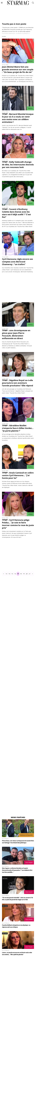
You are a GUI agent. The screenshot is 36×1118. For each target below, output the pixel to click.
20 (27, 574)
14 (9, 574)
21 (29, 574)
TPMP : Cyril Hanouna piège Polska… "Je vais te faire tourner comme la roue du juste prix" (18, 524)
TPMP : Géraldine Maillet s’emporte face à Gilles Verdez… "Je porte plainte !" (17, 428)
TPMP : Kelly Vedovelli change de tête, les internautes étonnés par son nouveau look (18, 165)
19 (24, 574)
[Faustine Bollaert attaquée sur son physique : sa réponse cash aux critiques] (18, 912)
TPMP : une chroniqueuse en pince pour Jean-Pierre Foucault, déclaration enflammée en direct (16, 334)
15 (12, 574)
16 (15, 574)
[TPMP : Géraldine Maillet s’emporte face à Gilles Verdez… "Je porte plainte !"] (18, 409)
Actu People (29, 862)
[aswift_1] (18, 18)
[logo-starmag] (18, 3)
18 (21, 574)
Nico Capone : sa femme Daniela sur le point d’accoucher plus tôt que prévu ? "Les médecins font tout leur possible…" (17, 870)
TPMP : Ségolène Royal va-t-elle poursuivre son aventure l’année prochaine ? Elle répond (17, 383)
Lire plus (4, 36)
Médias (30, 61)
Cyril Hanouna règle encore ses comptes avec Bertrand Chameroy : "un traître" (17, 262)
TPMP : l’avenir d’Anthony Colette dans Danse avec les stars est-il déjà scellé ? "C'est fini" (16, 213)
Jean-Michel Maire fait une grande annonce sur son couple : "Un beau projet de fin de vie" (17, 69)
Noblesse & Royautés (26, 835)
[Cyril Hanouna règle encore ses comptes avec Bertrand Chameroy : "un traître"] (18, 243)
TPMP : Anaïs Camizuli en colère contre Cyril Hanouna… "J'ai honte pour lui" (18, 475)
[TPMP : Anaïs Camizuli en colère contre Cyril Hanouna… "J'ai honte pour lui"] (18, 457)
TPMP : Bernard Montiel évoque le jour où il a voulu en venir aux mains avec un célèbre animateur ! (17, 118)
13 (6, 574)
